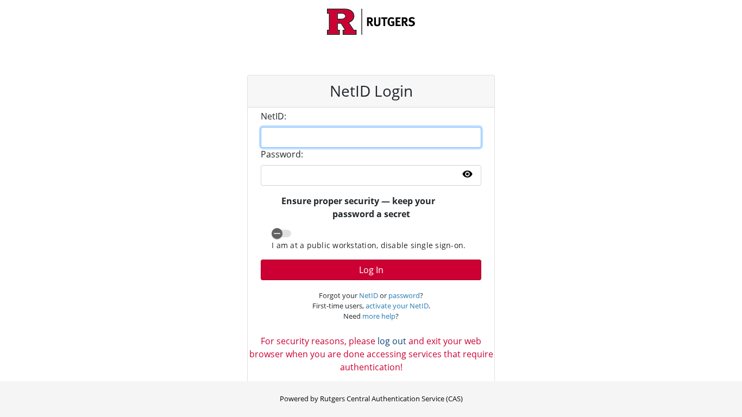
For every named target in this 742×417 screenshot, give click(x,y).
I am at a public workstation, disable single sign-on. (369, 245)
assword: (282, 154)
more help (378, 316)
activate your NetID (397, 306)
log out (392, 341)
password (404, 295)
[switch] (281, 233)
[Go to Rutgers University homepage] (371, 22)
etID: (273, 116)
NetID (368, 295)
